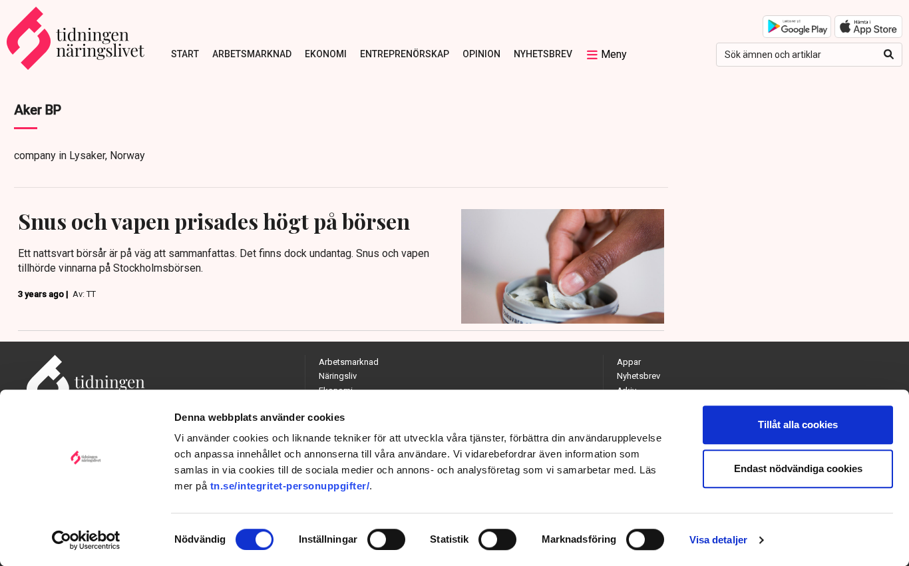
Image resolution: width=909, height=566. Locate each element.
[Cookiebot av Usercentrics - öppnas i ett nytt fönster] (86, 540)
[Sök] (889, 54)
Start (185, 54)
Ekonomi (326, 54)
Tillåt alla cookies (798, 424)
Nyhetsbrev (543, 54)
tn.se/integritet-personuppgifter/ (290, 485)
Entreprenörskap (404, 54)
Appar (629, 362)
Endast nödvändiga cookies (798, 468)
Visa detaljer (718, 539)
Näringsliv (338, 376)
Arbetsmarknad (251, 54)
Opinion (481, 54)
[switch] (386, 539)
